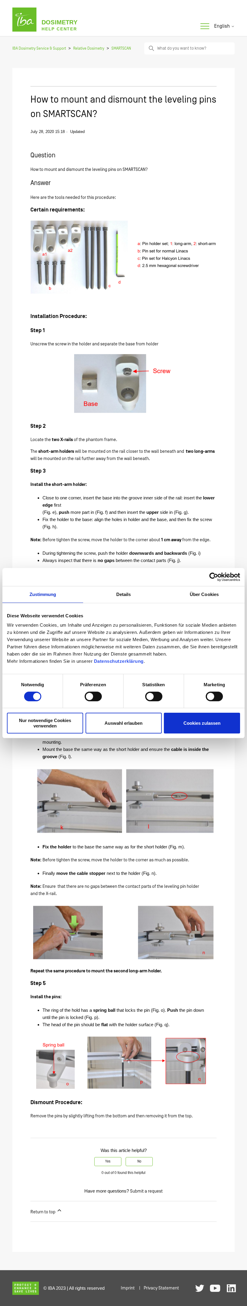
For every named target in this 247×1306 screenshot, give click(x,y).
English (222, 26)
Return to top (43, 1212)
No (139, 1161)
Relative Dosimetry (88, 48)
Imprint (128, 1288)
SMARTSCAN (121, 48)
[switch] (93, 696)
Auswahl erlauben (123, 723)
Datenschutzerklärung (119, 661)
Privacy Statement (161, 1288)
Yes (108, 1161)
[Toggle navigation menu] (205, 26)
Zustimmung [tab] (43, 594)
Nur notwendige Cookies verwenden (45, 723)
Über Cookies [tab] (204, 594)
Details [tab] (123, 594)
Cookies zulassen (201, 723)
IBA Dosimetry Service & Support (39, 48)
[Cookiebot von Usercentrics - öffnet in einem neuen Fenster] (213, 576)
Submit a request (146, 1191)
